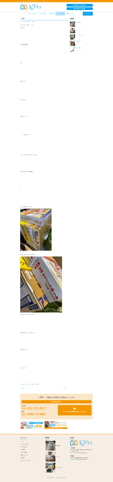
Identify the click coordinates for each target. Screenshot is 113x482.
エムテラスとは (32, 13)
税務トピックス (71, 13)
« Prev (22, 388)
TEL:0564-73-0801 (74, 459)
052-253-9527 (79, 5)
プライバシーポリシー (26, 460)
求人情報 (51, 13)
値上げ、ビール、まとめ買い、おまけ (30, 384)
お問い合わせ (87, 13)
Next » (64, 388)
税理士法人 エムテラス (54, 477)
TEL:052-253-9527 (74, 452)
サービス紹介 (42, 13)
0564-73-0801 (79, 9)
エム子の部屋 (60, 13)
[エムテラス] (30, 6)
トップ (23, 13)
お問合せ (23, 457)
